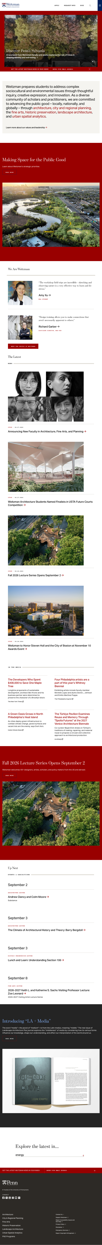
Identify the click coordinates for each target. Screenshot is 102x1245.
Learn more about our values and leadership (25, 127)
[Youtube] (16, 1198)
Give (82, 5)
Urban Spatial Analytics (12, 1233)
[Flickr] (19, 1198)
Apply (56, 5)
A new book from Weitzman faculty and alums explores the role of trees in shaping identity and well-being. (40, 56)
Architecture (7, 1214)
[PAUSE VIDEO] (92, 61)
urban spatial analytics (29, 116)
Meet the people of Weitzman (23, 346)
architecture (42, 108)
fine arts (18, 112)
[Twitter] (7, 1198)
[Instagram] (13, 1198)
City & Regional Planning (12, 1218)
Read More (9, 172)
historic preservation (40, 112)
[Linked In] (10, 1198)
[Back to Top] (95, 1233)
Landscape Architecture (12, 1229)
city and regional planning (72, 108)
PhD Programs (8, 1236)
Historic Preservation (11, 1225)
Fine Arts (6, 1222)
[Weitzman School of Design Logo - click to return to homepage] (10, 5)
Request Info (69, 5)
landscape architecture (75, 112)
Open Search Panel (90, 5)
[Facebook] (3, 1198)
